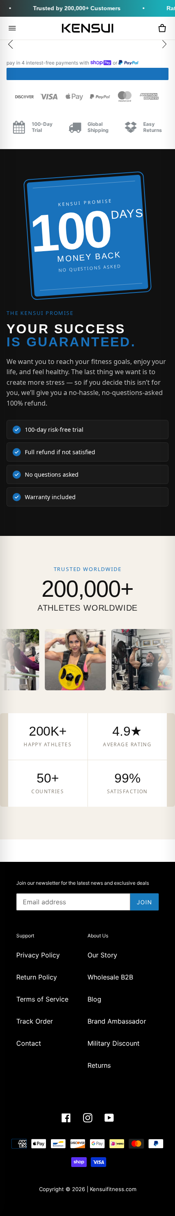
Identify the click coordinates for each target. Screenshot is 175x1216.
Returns (99, 1065)
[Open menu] (12, 28)
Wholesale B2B (110, 977)
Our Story (102, 955)
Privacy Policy (38, 955)
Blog (94, 999)
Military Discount (114, 1043)
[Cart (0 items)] (162, 28)
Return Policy (36, 977)
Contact (28, 1043)
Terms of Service (42, 999)
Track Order (34, 1021)
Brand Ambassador (117, 1021)
